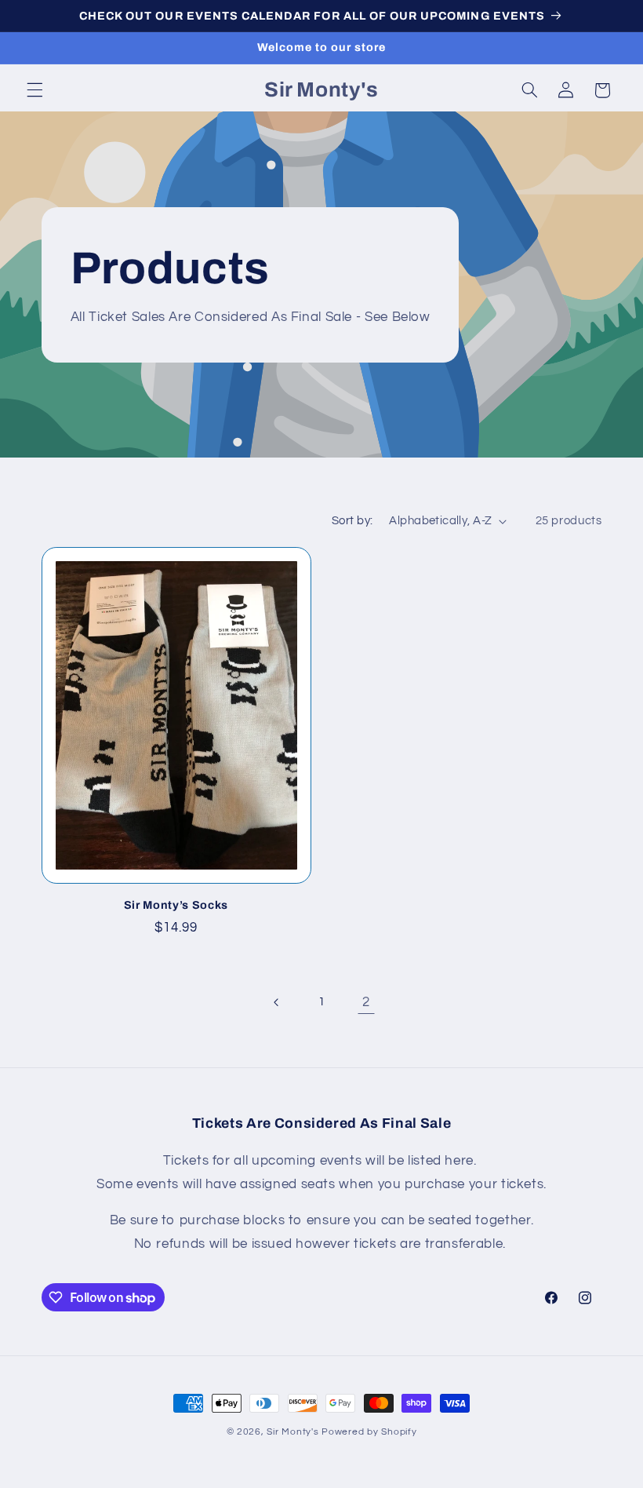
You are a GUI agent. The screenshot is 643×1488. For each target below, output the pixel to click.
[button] (34, 90)
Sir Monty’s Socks (176, 905)
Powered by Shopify (369, 1432)
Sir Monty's (292, 1432)
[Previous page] (277, 1002)
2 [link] (366, 1002)
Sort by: (352, 521)
